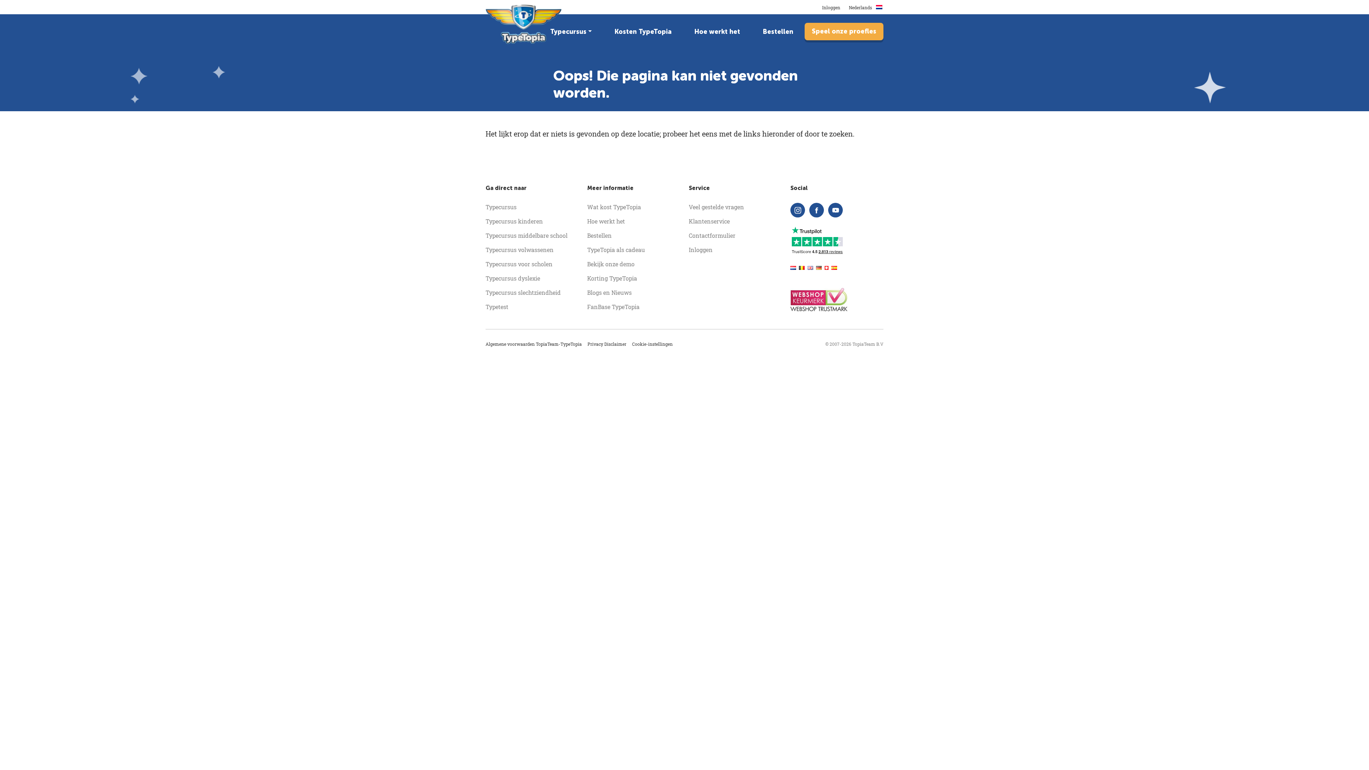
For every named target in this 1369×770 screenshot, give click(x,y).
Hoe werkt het (717, 32)
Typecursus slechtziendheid (523, 292)
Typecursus (568, 32)
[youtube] (835, 210)
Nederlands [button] (861, 7)
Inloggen (831, 7)
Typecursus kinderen (514, 221)
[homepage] (524, 24)
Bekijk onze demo (611, 264)
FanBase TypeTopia (613, 306)
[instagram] (797, 210)
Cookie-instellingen (652, 344)
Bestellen (778, 32)
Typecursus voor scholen (519, 264)
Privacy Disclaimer (607, 344)
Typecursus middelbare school (527, 235)
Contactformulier (712, 235)
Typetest (497, 306)
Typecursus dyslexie (513, 278)
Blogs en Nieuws (609, 292)
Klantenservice (709, 221)
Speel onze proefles (844, 31)
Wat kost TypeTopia (614, 207)
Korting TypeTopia (612, 278)
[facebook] (816, 210)
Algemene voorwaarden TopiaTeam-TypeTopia (534, 344)
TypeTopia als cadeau (616, 249)
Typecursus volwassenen (520, 249)
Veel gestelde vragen (716, 207)
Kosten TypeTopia (643, 32)
